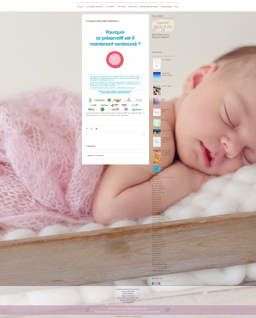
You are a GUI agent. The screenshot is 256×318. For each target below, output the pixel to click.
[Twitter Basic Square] (156, 283)
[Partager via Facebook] (87, 128)
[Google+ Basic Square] (159, 283)
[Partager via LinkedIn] (97, 128)
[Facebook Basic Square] (153, 283)
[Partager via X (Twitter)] (92, 128)
